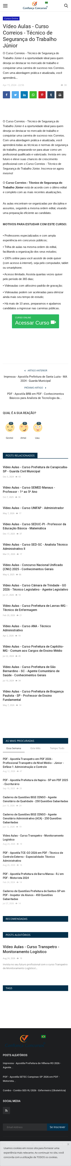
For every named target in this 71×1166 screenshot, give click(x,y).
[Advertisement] (35, 112)
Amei (23, 438)
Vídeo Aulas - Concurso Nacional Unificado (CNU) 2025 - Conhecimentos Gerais (33, 567)
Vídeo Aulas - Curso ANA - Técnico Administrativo (27, 628)
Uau (37, 438)
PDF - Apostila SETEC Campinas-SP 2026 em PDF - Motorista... (31, 1078)
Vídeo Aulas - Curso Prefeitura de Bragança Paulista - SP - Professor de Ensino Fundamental (33, 696)
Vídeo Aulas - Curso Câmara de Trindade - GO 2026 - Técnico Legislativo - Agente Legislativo (35, 587)
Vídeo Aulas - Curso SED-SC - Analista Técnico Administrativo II (35, 547)
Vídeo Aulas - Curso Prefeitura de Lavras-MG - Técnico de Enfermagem (35, 608)
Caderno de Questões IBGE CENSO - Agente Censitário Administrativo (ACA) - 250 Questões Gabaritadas (32, 818)
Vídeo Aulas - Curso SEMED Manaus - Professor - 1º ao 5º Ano (29, 490)
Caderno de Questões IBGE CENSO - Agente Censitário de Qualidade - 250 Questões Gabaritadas (35, 799)
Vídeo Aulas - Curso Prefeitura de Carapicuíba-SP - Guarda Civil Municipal (35, 469)
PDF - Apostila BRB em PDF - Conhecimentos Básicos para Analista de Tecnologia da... (35, 396)
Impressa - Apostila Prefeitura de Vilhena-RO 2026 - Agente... (32, 1065)
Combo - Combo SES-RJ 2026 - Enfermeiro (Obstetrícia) (34, 1090)
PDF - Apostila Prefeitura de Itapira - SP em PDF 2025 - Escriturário (35, 782)
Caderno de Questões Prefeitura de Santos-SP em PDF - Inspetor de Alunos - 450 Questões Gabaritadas (34, 895)
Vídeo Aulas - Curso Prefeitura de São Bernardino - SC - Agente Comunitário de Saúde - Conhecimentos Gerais (31, 671)
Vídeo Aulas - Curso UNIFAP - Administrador (33, 508)
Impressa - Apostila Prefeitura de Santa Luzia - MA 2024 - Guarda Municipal (35, 378)
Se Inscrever (57, 1127)
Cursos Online (11, 18)
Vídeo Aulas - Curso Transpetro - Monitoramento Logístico (33, 837)
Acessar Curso (33, 321)
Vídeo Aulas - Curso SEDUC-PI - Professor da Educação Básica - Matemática (34, 526)
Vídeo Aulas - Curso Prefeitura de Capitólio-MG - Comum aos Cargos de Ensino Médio (33, 648)
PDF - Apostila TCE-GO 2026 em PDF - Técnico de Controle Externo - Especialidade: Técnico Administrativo (33, 856)
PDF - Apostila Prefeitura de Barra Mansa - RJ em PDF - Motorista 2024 (33, 875)
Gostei (9, 438)
